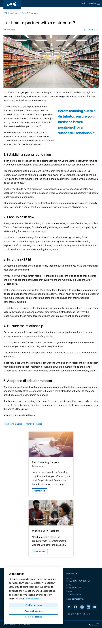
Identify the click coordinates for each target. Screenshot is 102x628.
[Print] (85, 30)
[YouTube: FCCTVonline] (94, 607)
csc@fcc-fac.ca (73, 587)
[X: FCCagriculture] (69, 607)
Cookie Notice (32, 598)
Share (92, 30)
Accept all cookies (33, 611)
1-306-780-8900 (74, 594)
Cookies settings (34, 605)
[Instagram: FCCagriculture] (82, 607)
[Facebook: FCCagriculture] (75, 607)
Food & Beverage (30, 13)
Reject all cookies (33, 616)
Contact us (39, 491)
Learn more (39, 551)
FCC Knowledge (11, 13)
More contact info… (75, 599)
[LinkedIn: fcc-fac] (88, 607)
